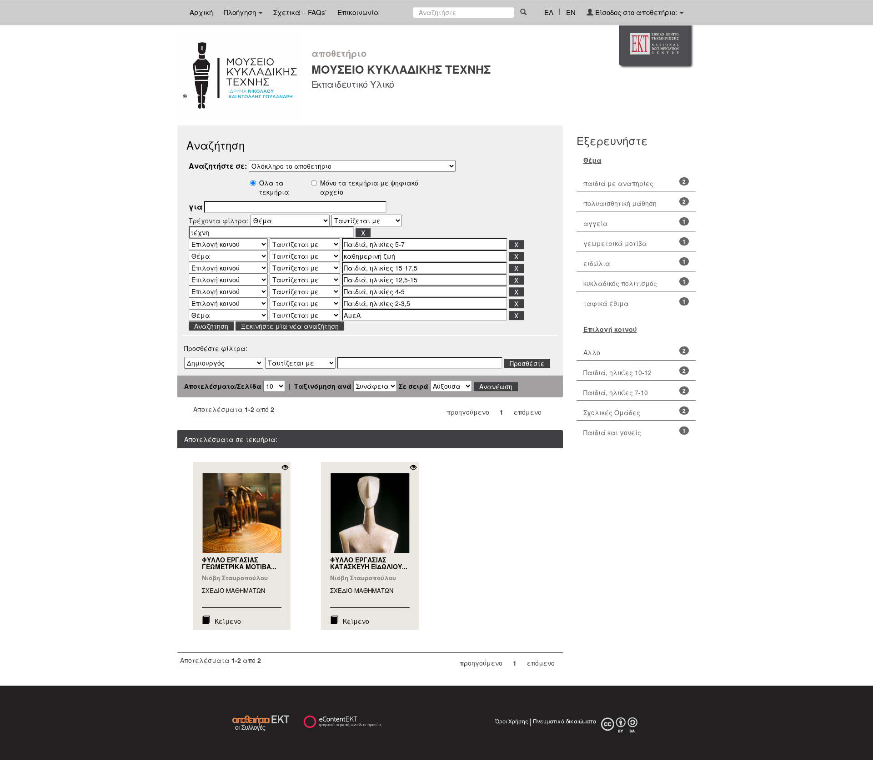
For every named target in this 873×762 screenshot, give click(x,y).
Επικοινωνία (358, 12)
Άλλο (591, 352)
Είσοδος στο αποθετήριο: (636, 12)
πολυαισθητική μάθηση (620, 203)
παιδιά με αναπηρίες (618, 183)
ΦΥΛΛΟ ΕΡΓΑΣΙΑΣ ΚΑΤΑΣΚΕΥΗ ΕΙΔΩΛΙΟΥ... (368, 563)
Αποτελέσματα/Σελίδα (222, 386)
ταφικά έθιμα (606, 303)
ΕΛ (548, 12)
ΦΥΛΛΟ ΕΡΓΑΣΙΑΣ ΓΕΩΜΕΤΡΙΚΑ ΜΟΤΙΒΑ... (239, 563)
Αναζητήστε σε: (218, 166)
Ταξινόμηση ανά (322, 386)
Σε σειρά (413, 386)
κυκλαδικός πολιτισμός (620, 283)
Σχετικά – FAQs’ (299, 12)
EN (571, 12)
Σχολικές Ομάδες (611, 412)
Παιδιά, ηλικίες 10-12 (617, 372)
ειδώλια (596, 263)
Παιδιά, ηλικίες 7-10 (615, 392)
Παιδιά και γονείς (612, 432)
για (195, 207)
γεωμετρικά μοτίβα (615, 243)
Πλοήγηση (241, 12)
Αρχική (201, 12)
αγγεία (595, 223)
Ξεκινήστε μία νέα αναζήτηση (290, 326)
